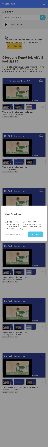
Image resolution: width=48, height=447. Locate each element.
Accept (35, 234)
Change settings (12, 234)
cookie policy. (17, 228)
